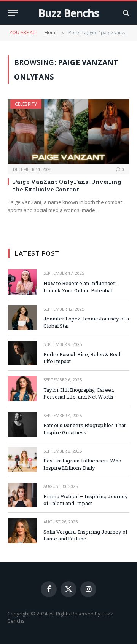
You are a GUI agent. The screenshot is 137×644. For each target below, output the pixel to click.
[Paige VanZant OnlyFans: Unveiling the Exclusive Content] (68, 131)
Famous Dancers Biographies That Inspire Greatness (84, 429)
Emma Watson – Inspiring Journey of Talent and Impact (85, 500)
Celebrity (26, 104)
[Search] (125, 12)
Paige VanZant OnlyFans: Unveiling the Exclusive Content (67, 185)
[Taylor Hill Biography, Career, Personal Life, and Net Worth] (22, 388)
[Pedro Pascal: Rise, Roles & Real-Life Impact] (22, 353)
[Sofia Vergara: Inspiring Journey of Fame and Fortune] (22, 530)
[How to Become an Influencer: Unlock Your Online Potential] (22, 281)
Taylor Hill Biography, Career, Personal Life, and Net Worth (78, 393)
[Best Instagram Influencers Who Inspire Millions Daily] (22, 459)
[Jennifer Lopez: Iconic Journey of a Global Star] (22, 317)
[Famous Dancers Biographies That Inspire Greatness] (22, 424)
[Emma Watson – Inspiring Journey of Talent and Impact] (22, 495)
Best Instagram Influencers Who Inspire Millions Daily (82, 464)
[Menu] (13, 12)
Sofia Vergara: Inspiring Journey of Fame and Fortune (85, 535)
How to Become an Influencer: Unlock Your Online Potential (79, 287)
